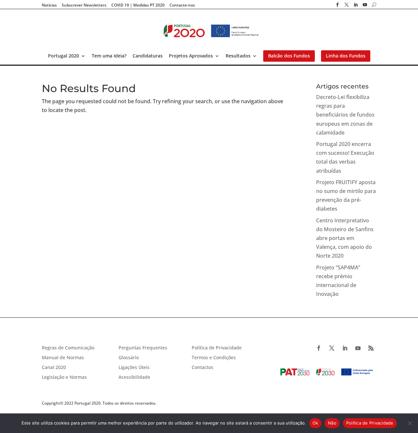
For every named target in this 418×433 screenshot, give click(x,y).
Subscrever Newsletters (84, 5)
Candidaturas (148, 56)
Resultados (238, 56)
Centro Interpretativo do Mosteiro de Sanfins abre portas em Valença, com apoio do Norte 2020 (345, 238)
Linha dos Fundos (345, 56)
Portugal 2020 (63, 56)
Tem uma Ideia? (109, 56)
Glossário (129, 358)
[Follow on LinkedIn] (345, 348)
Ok (315, 422)
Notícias (49, 5)
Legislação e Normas (64, 377)
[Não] (410, 423)
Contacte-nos (182, 5)
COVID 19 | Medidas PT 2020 (138, 5)
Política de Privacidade (217, 348)
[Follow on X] (332, 348)
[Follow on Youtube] (358, 348)
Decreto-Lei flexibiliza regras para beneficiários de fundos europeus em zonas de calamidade (345, 114)
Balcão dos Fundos (289, 56)
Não (332, 422)
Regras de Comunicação (68, 348)
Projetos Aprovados (191, 56)
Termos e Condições (214, 358)
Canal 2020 (54, 367)
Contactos (202, 367)
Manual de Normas (63, 358)
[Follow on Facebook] (319, 348)
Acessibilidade (134, 377)
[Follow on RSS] (371, 348)
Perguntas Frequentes (143, 348)
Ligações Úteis (134, 367)
